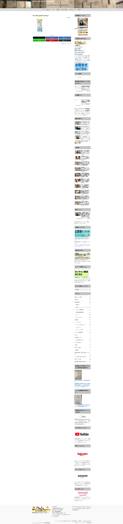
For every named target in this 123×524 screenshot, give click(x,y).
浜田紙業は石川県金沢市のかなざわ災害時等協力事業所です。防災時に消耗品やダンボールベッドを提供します (82, 385)
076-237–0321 (57, 511)
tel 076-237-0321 (79, 52)
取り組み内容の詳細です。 (80, 424)
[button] (65, 40)
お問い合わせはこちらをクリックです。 (40, 512)
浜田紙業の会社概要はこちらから (81, 28)
